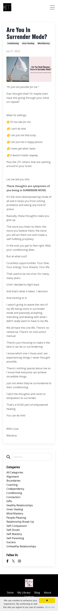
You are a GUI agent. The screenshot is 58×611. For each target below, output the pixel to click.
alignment (12, 476)
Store (10, 592)
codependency (15, 489)
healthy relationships (19, 505)
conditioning (13, 43)
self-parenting (15, 538)
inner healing (28, 43)
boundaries (13, 480)
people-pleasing (16, 517)
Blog (37, 592)
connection (13, 497)
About (47, 592)
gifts (9, 501)
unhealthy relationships (21, 546)
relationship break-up (20, 521)
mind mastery (44, 43)
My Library (23, 592)
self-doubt (13, 530)
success (11, 542)
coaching (12, 485)
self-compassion (16, 526)
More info (50, 607)
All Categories (14, 472)
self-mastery (14, 534)
